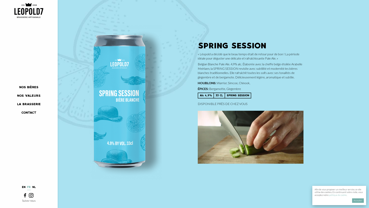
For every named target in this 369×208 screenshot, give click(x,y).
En (24, 187)
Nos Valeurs (29, 96)
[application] (250, 137)
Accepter (358, 200)
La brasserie (29, 104)
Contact (28, 113)
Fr (29, 187)
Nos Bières (28, 87)
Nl (34, 187)
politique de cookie (338, 195)
